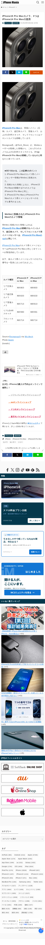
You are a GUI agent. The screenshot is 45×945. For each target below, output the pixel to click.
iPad (29, 866)
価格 (29, 905)
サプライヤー (9, 893)
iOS (18, 866)
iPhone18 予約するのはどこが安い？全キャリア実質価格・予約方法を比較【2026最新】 (29, 369)
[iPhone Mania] (10, 2)
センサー (13, 442)
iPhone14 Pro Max (19, 439)
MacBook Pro (9, 882)
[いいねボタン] (5, 352)
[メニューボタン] (42, 2)
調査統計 (27, 912)
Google (7, 866)
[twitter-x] (12, 470)
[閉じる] (41, 920)
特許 (38, 909)
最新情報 (16, 23)
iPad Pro (7, 870)
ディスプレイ (9, 901)
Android (19, 855)
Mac (33, 878)
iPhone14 (37, 874)
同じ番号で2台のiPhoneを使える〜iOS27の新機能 (21, 722)
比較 (28, 909)
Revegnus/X (15, 337)
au (20, 862)
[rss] (38, 470)
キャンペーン (33, 889)
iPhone (7, 439)
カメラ (5, 442)
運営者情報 (12, 921)
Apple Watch (25, 859)
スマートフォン (9, 897)
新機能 (17, 909)
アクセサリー (9, 886)
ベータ (6, 905)
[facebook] (7, 470)
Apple (11, 340)
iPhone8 (34, 870)
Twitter (38, 882)
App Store (8, 862)
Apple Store (8, 859)
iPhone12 (8, 874)
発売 (5, 912)
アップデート (25, 886)
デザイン (24, 901)
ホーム (5, 921)
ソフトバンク (26, 897)
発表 (15, 912)
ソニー (20, 442)
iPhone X (21, 878)
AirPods (7, 855)
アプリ (6, 889)
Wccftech (29, 337)
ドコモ (37, 901)
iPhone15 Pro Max (11, 128)
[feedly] (32, 470)
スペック (24, 893)
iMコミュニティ (33, 423)
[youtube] (27, 470)
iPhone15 (8, 23)
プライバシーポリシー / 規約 (11, 924)
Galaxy (30, 862)
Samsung (25, 882)
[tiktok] (22, 470)
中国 (18, 905)
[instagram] (17, 470)
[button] (5, 72)
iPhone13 (22, 874)
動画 (6, 909)
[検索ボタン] (37, 2)
